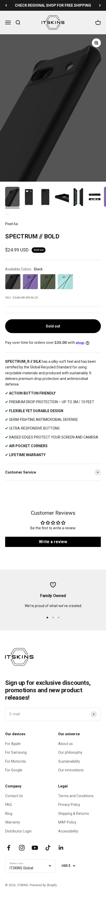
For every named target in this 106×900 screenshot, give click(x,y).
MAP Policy (67, 822)
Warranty (12, 822)
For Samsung (16, 752)
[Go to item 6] (94, 197)
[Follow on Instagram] (21, 847)
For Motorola (15, 761)
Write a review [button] (53, 541)
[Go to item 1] (12, 197)
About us (65, 744)
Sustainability (69, 761)
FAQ (8, 805)
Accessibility (68, 831)
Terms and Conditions (76, 796)
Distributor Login (18, 831)
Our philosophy (70, 752)
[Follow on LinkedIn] (61, 847)
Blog (8, 813)
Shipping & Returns (73, 813)
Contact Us (14, 796)
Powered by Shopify (43, 885)
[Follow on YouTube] (34, 847)
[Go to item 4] (62, 197)
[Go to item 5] (78, 197)
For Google (13, 770)
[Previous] (6, 5)
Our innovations (71, 770)
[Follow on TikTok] (48, 847)
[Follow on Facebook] (8, 847)
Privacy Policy (69, 805)
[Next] (100, 5)
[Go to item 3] (45, 197)
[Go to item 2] (29, 197)
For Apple (13, 744)
